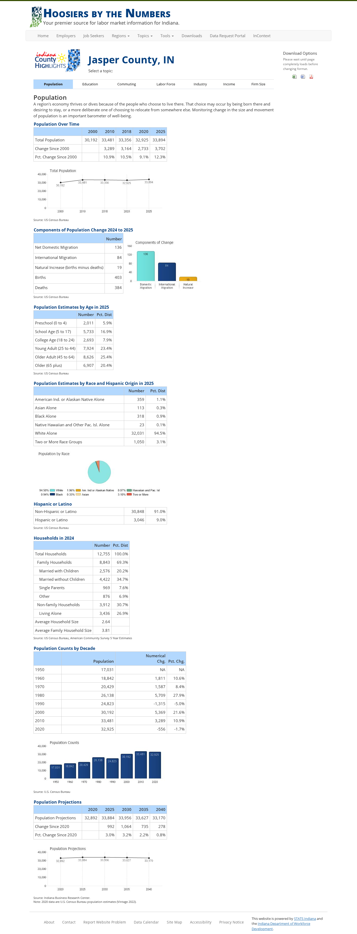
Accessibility (200, 922)
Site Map (174, 922)
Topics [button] (143, 35)
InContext (261, 35)
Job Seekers (93, 35)
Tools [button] (165, 35)
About (49, 922)
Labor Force (166, 84)
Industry (200, 84)
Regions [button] (119, 35)
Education (90, 84)
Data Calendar (146, 922)
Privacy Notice (231, 922)
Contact (69, 922)
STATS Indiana (305, 918)
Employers (66, 35)
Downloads (192, 35)
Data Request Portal (227, 35)
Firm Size (258, 84)
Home (43, 35)
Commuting (126, 84)
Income (229, 84)
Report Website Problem (104, 922)
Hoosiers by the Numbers (106, 13)
